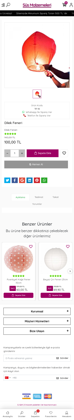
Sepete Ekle (44, 153)
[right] (70, 271)
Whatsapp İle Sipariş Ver (39, 112)
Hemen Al (37, 164)
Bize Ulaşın (37, 331)
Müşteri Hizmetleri (37, 321)
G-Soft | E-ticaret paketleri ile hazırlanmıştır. (37, 405)
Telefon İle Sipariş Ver (39, 115)
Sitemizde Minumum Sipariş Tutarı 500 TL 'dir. (40, 13)
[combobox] (8, 377)
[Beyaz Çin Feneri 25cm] (55, 259)
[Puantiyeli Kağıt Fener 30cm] (18, 259)
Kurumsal (37, 311)
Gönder (64, 358)
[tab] (20, 197)
